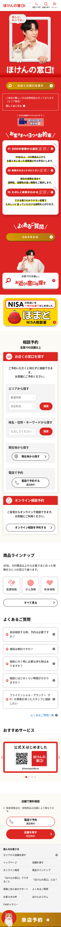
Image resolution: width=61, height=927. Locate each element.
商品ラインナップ (41, 870)
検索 (46, 406)
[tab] (26, 777)
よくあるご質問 (40, 889)
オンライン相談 (11, 870)
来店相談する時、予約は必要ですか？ (29, 634)
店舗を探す (30, 834)
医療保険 (11, 589)
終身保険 (49, 589)
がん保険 (30, 589)
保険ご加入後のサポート (15, 889)
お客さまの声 (10, 896)
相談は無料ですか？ (21, 649)
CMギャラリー (10, 904)
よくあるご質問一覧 (42, 715)
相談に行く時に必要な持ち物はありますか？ (29, 663)
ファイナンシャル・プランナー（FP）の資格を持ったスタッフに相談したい (30, 699)
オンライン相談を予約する (30, 527)
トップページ (10, 862)
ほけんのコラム (40, 896)
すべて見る (30, 602)
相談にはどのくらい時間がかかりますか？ (29, 680)
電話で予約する (30, 482)
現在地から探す (30, 456)
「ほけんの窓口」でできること (15, 879)
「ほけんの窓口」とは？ (44, 879)
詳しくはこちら (14, 105)
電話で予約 (30, 821)
